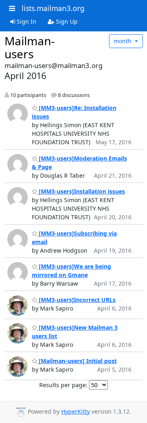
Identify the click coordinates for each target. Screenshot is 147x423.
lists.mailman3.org (53, 8)
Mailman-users (29, 47)
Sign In (25, 21)
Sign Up (66, 21)
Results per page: (63, 385)
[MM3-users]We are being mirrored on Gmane (71, 270)
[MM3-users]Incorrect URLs (76, 300)
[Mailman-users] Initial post (77, 361)
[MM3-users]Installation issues (81, 191)
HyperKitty (75, 411)
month (123, 41)
